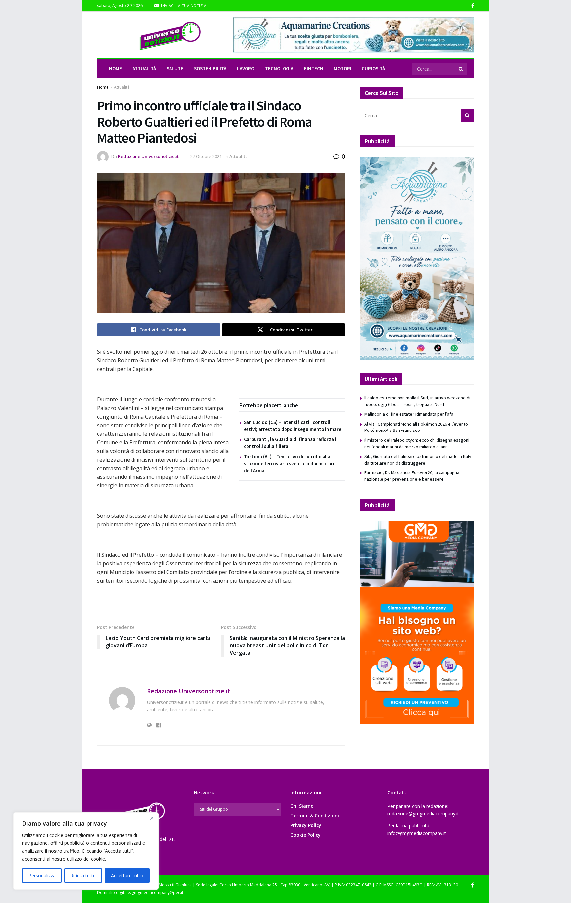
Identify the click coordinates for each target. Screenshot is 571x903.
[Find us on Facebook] (472, 6)
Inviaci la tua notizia (183, 5)
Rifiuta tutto (83, 875)
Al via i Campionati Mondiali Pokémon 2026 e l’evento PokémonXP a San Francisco (416, 427)
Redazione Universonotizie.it (148, 156)
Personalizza (42, 875)
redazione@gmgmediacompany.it (423, 813)
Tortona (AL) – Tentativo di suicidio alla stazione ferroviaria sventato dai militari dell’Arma (289, 463)
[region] (86, 851)
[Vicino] (152, 818)
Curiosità (373, 68)
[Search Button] (461, 69)
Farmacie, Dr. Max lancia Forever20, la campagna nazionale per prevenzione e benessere (411, 476)
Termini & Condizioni (314, 815)
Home (115, 68)
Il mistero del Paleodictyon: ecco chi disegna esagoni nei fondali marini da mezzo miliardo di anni (416, 443)
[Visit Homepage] (160, 35)
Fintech (313, 68)
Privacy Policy (305, 825)
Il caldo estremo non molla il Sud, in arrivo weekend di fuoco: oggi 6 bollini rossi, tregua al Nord (417, 401)
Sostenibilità (210, 68)
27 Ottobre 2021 (206, 156)
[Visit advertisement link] (353, 35)
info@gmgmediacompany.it (416, 833)
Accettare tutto (127, 875)
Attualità (144, 68)
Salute (175, 68)
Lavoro (245, 68)
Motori (342, 68)
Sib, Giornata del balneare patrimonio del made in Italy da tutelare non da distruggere (417, 459)
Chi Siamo (302, 806)
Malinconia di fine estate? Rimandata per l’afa (408, 414)
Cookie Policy (305, 835)
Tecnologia (279, 68)
